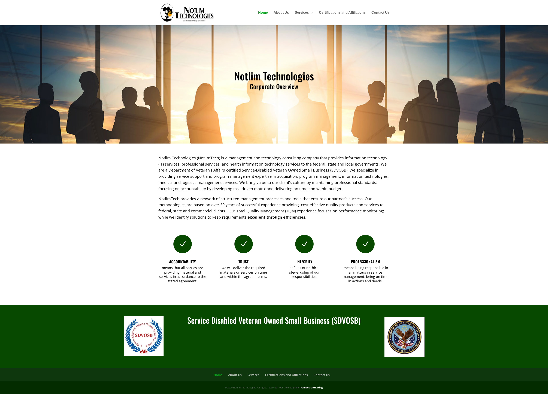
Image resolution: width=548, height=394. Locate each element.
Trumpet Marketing (311, 387)
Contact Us (380, 12)
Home (263, 12)
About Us (281, 12)
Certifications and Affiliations (342, 12)
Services (302, 12)
